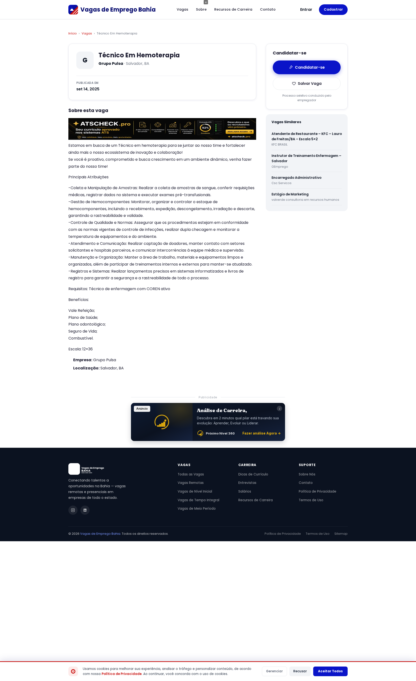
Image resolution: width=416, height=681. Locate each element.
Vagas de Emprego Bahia (100, 534)
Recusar (300, 671)
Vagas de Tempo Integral (198, 500)
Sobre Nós (307, 474)
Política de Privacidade (317, 491)
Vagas (182, 9)
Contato (268, 9)
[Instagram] (73, 510)
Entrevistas (247, 483)
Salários (244, 491)
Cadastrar (333, 9)
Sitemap (341, 534)
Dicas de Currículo (253, 474)
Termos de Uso (311, 500)
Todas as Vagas (191, 474)
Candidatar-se (310, 67)
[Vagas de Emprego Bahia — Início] (117, 469)
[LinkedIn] (85, 510)
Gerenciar (274, 671)
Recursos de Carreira (233, 9)
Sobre (201, 9)
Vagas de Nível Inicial (195, 491)
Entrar (306, 9)
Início (72, 33)
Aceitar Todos (330, 671)
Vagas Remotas (191, 483)
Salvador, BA (112, 368)
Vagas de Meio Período (197, 508)
